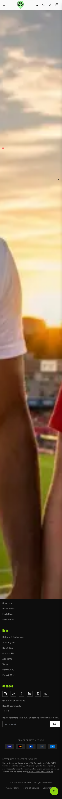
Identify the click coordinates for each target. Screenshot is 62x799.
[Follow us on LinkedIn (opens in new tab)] (30, 694)
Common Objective (51, 769)
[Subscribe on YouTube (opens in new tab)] (46, 694)
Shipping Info (9, 642)
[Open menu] (4, 5)
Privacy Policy (12, 787)
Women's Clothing (11, 592)
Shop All (16, 464)
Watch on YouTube (15, 700)
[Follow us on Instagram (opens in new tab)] (5, 694)
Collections (46, 464)
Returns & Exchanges (13, 637)
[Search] (37, 5)
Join (55, 724)
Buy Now (31, 306)
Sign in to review (13, 489)
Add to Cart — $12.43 (37, 293)
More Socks (16, 456)
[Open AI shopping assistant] (54, 791)
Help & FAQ (7, 647)
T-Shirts (6, 586)
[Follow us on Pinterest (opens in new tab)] (38, 694)
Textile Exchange (31, 769)
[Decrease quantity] (6, 294)
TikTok (5, 710)
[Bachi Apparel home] (31, 531)
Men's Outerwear (10, 581)
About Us (7, 658)
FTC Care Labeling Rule (40, 763)
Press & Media (9, 675)
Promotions (8, 619)
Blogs (5, 664)
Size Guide (52, 266)
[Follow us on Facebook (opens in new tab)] (21, 694)
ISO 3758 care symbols (32, 766)
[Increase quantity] (19, 294)
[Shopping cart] (57, 5)
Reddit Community (11, 706)
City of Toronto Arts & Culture (40, 772)
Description (9, 179)
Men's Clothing (10, 597)
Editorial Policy (50, 787)
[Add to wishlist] (56, 293)
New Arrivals (45, 456)
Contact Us (8, 653)
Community (8, 669)
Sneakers (7, 603)
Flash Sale (7, 614)
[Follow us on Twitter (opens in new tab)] (13, 694)
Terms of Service (30, 787)
